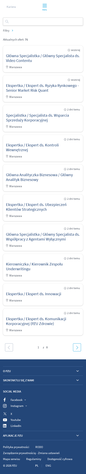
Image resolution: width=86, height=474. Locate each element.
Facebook (16, 400)
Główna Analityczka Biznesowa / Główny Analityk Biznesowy (39, 177)
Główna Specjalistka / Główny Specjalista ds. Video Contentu (43, 58)
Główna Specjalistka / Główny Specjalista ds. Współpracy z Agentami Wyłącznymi (43, 236)
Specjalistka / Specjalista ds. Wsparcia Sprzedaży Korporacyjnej (37, 117)
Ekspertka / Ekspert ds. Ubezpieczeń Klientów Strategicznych (36, 207)
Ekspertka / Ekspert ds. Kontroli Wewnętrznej (32, 147)
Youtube (16, 420)
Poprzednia (9, 347)
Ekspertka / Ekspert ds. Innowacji (33, 293)
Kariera (11, 7)
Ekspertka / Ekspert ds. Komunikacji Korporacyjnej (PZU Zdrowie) (36, 321)
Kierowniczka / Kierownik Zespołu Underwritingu (34, 266)
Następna (77, 347)
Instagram (17, 406)
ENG (48, 465)
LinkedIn (16, 426)
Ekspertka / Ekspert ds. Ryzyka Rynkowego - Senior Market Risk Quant (42, 88)
